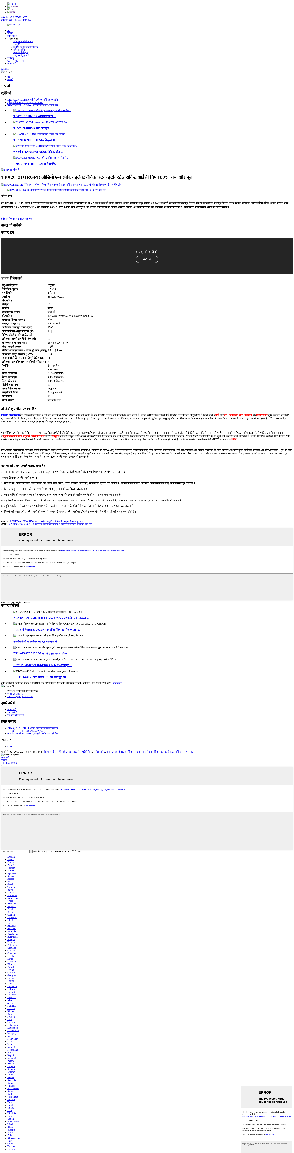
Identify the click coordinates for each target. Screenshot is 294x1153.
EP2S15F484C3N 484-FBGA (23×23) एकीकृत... (42, 665)
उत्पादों (10, 33)
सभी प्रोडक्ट (187, 751)
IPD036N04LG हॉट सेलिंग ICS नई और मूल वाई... (40, 677)
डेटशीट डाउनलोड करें (22, 218)
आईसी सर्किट (99, 751)
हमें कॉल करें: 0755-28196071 (15, 17)
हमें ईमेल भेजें (6, 218)
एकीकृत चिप (138, 751)
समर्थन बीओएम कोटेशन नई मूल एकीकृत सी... (36, 641)
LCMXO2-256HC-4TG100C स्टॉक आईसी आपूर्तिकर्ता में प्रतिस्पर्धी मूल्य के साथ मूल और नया (50, 524)
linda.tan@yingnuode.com (20, 696)
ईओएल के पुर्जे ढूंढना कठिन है (25, 47)
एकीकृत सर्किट (151, 751)
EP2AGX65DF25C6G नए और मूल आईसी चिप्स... (41, 653)
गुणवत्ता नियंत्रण (20, 52)
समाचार (10, 58)
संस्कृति (16, 44)
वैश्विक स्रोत (19, 49)
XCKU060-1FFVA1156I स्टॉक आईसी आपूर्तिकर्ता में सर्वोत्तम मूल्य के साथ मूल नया (47, 521)
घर (8, 30)
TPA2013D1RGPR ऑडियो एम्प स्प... (34, 116)
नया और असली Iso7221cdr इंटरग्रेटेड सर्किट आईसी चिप (32, 105)
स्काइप (4, 760)
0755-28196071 (15, 693)
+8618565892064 (10, 763)
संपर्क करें (11, 63)
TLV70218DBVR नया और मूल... (32, 128)
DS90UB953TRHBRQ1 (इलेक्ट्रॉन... (35, 163)
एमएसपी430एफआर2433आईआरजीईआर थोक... (38, 152)
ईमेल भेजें (5, 757)
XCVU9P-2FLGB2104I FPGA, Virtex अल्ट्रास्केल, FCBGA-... (51, 617)
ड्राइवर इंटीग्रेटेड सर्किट (170, 751)
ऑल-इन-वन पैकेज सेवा (23, 41)
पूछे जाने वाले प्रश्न (15, 60)
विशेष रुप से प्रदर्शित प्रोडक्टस (57, 751)
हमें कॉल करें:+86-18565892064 (16, 20)
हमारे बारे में (12, 36)
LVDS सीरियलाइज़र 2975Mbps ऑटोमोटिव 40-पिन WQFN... (47, 629)
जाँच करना (117, 683)
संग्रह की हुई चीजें (21, 55)
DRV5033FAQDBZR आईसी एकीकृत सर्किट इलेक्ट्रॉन (32, 99)
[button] (147, 259)
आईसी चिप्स (87, 751)
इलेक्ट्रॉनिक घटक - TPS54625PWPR (25, 102)
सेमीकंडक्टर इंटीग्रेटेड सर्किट (119, 751)
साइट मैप (76, 751)
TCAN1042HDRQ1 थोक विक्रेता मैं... (35, 140)
